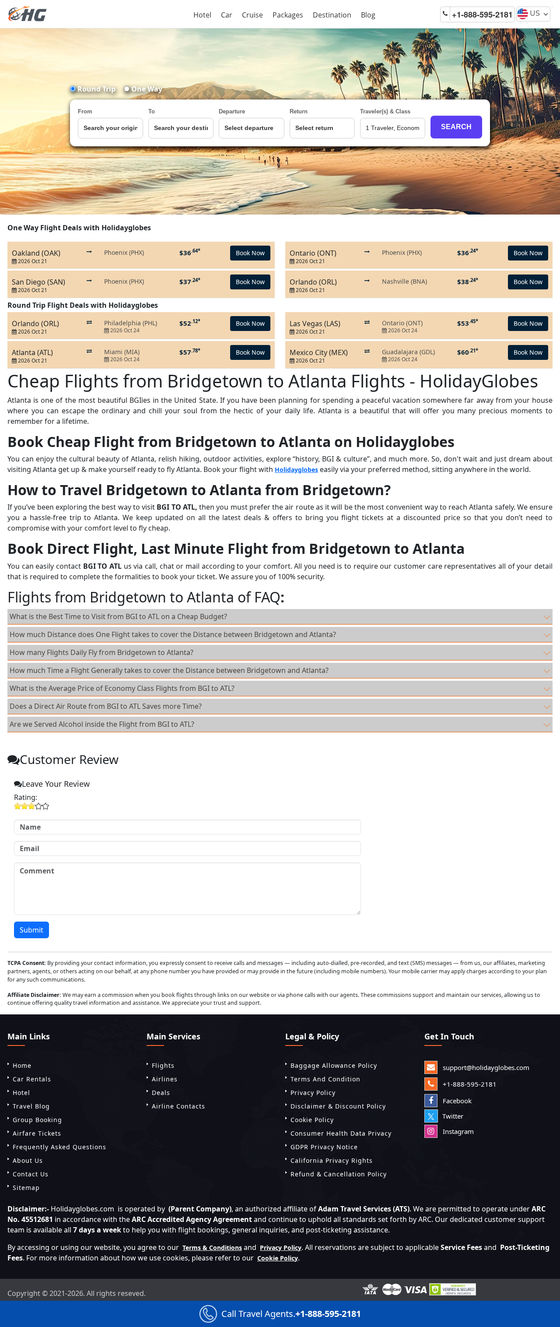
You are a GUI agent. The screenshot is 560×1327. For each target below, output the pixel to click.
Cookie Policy (312, 1120)
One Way (146, 89)
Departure (232, 111)
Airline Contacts (178, 1106)
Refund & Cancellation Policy (338, 1174)
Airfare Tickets (37, 1133)
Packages (288, 15)
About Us (28, 1160)
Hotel (202, 15)
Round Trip (96, 89)
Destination (332, 15)
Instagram (457, 1131)
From (85, 111)
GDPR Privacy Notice (324, 1147)
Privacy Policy (313, 1092)
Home (22, 1065)
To (151, 111)
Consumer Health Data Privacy (341, 1133)
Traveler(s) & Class (385, 111)
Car (226, 15)
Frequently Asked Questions (59, 1147)
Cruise (252, 15)
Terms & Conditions (212, 1247)
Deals (161, 1092)
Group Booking (37, 1120)
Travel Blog (31, 1106)
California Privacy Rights (331, 1160)
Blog (368, 15)
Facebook (456, 1100)
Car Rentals (32, 1079)
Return (299, 111)
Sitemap (26, 1187)
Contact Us (31, 1174)
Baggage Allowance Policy (333, 1065)
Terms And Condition (325, 1079)
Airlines (165, 1079)
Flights (163, 1065)
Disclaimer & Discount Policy (338, 1106)
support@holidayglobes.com (485, 1067)
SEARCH (456, 126)
